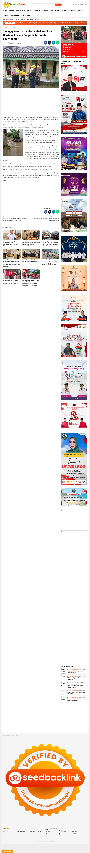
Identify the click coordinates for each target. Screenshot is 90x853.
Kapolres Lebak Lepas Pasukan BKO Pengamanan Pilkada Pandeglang (46, 218)
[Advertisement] (31, 102)
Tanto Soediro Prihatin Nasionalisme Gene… (74, 699)
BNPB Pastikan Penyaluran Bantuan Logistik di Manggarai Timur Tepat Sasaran (10, 243)
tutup (46, 829)
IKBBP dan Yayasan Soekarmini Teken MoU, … (76, 678)
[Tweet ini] (49, 43)
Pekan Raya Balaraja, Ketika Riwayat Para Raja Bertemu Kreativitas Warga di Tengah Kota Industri (50, 243)
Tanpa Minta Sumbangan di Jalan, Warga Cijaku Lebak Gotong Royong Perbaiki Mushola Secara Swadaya (49, 262)
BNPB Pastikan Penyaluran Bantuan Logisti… (75, 671)
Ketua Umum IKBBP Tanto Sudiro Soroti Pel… (76, 693)
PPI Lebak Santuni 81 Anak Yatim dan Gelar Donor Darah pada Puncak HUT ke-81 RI (11, 282)
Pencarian (58, 5)
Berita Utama (70, 669)
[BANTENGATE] (16, 4)
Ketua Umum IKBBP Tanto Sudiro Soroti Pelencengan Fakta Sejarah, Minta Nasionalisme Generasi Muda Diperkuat (11, 263)
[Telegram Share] (53, 43)
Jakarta (76, 669)
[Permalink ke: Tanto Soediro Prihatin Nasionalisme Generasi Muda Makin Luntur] (31, 254)
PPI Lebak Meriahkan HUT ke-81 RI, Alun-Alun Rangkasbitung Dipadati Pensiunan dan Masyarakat (30, 283)
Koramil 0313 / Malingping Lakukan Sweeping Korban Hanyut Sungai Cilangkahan (14, 218)
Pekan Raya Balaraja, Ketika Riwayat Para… (75, 686)
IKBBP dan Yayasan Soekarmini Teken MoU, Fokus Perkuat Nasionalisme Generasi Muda (31, 243)
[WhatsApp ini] (57, 43)
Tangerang (77, 682)
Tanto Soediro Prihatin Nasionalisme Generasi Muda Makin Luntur (30, 261)
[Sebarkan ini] (45, 43)
